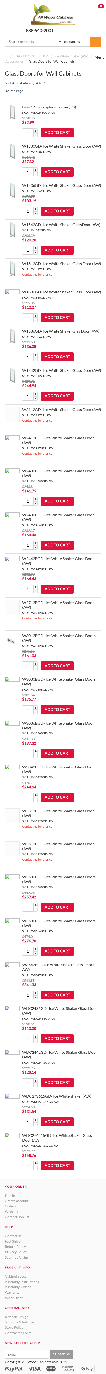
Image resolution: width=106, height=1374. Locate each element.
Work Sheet (14, 1298)
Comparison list (17, 1217)
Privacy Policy (16, 1252)
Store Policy (14, 1327)
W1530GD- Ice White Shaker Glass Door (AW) (61, 146)
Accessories (14, 61)
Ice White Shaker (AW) (71, 56)
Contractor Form (18, 1333)
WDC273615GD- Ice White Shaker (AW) (56, 1096)
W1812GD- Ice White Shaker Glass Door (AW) (61, 263)
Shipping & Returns (19, 1322)
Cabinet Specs (15, 1276)
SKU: (25, 112)
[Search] (95, 42)
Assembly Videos (18, 1287)
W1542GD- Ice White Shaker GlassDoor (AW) (61, 224)
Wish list (11, 1211)
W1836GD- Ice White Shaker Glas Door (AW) (60, 331)
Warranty (12, 1292)
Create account (16, 1201)
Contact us (13, 1236)
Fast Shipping (15, 1241)
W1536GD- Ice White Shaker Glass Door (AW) (61, 185)
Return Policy (15, 1246)
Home (7, 56)
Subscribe (61, 1353)
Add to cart (57, 132)
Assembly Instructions (22, 1282)
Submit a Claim (16, 1257)
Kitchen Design (16, 1317)
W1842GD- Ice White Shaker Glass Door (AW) (61, 370)
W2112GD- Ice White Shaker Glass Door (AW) (61, 409)
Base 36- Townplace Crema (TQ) (49, 107)
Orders (10, 1206)
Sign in (10, 1195)
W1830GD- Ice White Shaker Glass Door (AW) (61, 291)
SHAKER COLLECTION (31, 56)
